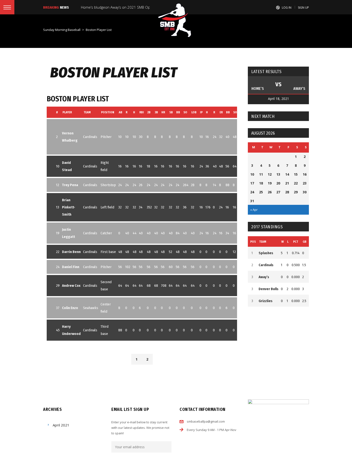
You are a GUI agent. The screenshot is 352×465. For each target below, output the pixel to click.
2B (149, 112)
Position (107, 112)
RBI (141, 112)
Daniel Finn (70, 267)
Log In (286, 8)
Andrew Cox (71, 285)
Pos (253, 241)
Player (67, 112)
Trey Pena (70, 185)
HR (163, 112)
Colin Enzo (70, 308)
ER (221, 112)
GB (305, 241)
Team (87, 112)
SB (171, 112)
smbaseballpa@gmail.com (206, 421)
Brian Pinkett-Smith (68, 207)
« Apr (254, 209)
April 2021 (61, 425)
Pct (295, 241)
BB (178, 112)
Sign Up (303, 8)
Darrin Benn (71, 252)
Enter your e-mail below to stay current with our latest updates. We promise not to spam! (140, 427)
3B (156, 112)
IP (201, 112)
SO (185, 112)
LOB (194, 112)
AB (120, 112)
